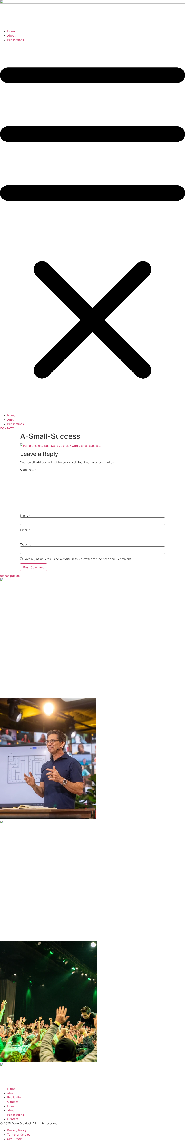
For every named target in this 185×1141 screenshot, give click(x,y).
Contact (12, 1102)
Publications (15, 40)
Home (11, 31)
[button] (92, 227)
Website (25, 544)
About (11, 35)
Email (25, 530)
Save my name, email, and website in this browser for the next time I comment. (77, 559)
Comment (28, 469)
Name (25, 515)
